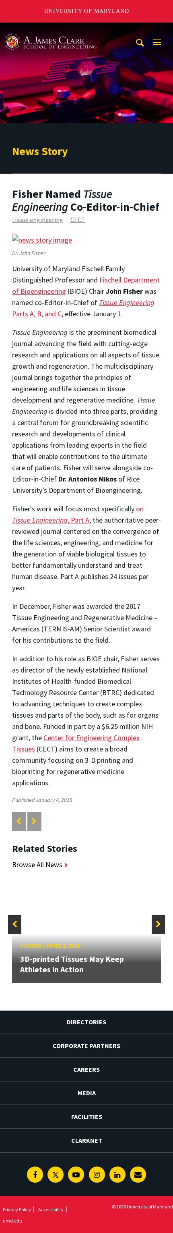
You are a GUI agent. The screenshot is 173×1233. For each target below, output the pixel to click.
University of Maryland (86, 11)
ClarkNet (86, 1140)
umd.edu (12, 1221)
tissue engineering (37, 220)
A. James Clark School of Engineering (50, 30)
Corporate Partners (86, 1046)
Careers (86, 1069)
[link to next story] (34, 821)
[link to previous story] (18, 821)
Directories (86, 1022)
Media (87, 1093)
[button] (14, 924)
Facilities (86, 1117)
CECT (77, 220)
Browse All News (37, 864)
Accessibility (51, 1209)
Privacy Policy (17, 1209)
